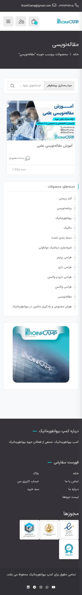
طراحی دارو (65, 267)
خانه (76, 54)
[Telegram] (34, 587)
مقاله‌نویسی (65, 297)
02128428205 (65, 6)
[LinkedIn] (28, 587)
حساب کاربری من (28, 481)
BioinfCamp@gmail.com (36, 6)
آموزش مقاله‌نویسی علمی (55, 145)
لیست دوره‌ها (71, 497)
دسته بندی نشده (62, 238)
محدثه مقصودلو (16, 158)
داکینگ (68, 228)
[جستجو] (12, 85)
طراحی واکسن (63, 287)
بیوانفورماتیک (64, 218)
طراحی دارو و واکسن (59, 277)
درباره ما (73, 489)
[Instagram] (41, 587)
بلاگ (36, 473)
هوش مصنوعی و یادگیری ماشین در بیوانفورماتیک (42, 306)
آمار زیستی (65, 198)
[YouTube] (53, 587)
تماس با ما (72, 481)
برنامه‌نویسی (64, 208)
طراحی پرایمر (64, 257)
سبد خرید (33, 489)
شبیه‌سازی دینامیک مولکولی (55, 248)
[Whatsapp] (47, 587)
